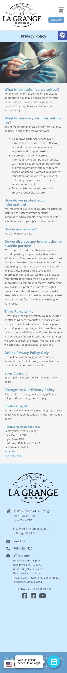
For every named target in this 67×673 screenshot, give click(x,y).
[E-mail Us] (8, 541)
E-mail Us (19, 541)
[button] (62, 35)
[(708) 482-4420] (8, 548)
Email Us (9, 451)
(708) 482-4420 (13, 455)
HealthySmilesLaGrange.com (22, 427)
